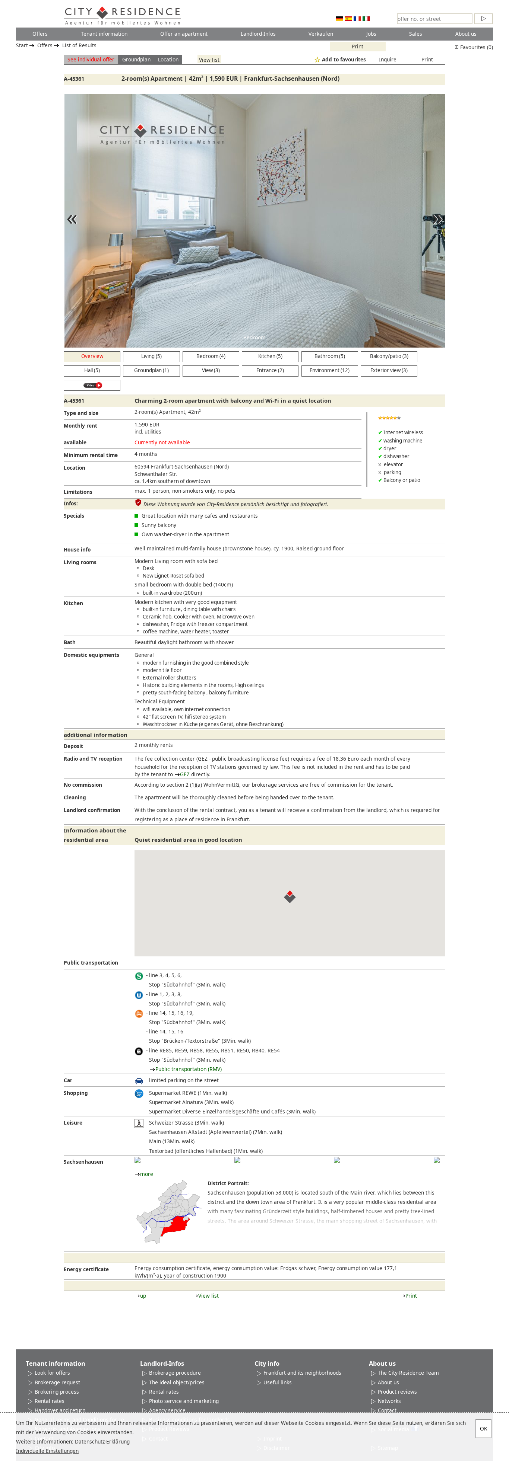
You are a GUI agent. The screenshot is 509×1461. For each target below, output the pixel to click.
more (146, 1173)
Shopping (76, 1092)
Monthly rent (80, 425)
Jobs (371, 33)
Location (168, 59)
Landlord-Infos (258, 33)
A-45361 (74, 78)
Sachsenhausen (83, 1161)
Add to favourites (344, 59)
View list (209, 59)
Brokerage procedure (175, 1372)
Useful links (277, 1382)
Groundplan (136, 59)
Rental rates (49, 1400)
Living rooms (80, 562)
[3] (337, 1160)
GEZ (185, 774)
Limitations (78, 491)
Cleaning (75, 797)
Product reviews (397, 1391)
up (143, 1295)
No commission (83, 784)
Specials (74, 515)
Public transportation (91, 962)
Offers (40, 33)
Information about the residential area (95, 835)
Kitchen (73, 603)
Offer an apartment (184, 33)
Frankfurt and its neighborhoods (302, 1372)
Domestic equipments (91, 654)
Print (357, 46)
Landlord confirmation (92, 809)
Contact (387, 1410)
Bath (70, 642)
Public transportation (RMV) (188, 1068)
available (75, 442)
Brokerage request (57, 1382)
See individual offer (90, 59)
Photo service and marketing (184, 1400)
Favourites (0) (476, 47)
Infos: (71, 503)
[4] (437, 1160)
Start (22, 45)
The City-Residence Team (408, 1372)
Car (68, 1080)
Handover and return (60, 1410)
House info (77, 549)
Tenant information (104, 33)
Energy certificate (86, 1269)
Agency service (167, 1410)
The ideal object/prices (177, 1382)
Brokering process (57, 1391)
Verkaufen (321, 33)
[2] (237, 1160)
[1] (137, 1160)
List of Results (79, 45)
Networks (389, 1400)
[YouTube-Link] (92, 385)
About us (466, 33)
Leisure (73, 1122)
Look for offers (52, 1372)
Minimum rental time (91, 454)
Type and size (81, 412)
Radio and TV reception (93, 758)
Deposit (73, 745)
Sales (415, 33)
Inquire (387, 59)
